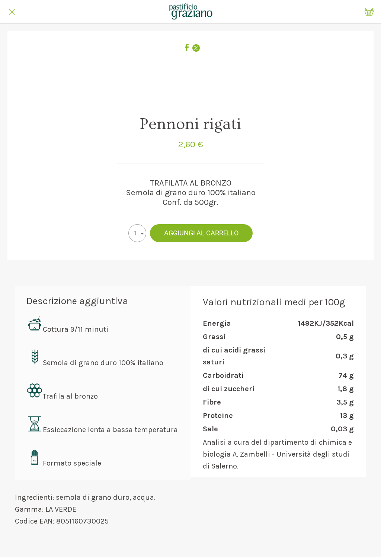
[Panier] (369, 12)
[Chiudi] (11, 11)
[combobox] (137, 233)
